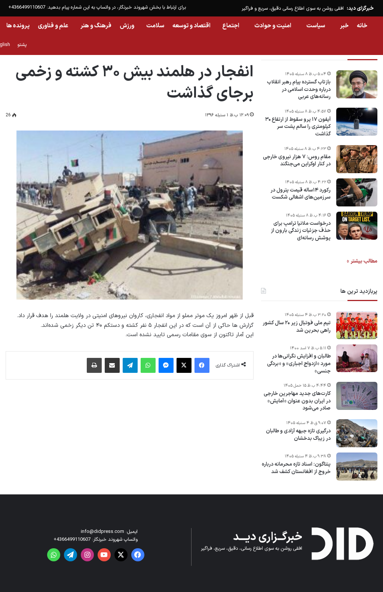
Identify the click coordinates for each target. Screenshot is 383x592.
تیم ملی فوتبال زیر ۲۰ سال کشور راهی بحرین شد (297, 326)
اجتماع (231, 25)
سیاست (315, 25)
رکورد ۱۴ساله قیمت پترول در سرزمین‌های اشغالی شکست (300, 194)
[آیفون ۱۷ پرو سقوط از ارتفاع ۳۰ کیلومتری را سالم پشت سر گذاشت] (356, 122)
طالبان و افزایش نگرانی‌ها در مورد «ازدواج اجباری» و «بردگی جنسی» (299, 364)
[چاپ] (94, 365)
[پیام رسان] (166, 365)
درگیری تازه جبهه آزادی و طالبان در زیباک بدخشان (298, 434)
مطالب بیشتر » (362, 261)
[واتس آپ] (148, 365)
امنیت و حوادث (272, 25)
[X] (184, 365)
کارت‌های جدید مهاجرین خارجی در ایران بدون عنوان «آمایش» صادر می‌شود (297, 401)
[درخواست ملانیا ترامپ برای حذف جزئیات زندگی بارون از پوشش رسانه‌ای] (356, 226)
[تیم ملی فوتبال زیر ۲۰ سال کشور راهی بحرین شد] (356, 325)
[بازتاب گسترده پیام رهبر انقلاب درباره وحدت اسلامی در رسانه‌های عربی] (356, 84)
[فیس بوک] (201, 365)
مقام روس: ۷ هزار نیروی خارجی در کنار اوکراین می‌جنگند (297, 160)
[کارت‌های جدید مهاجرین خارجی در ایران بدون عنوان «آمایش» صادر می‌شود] (356, 396)
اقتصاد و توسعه (191, 25)
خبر (344, 25)
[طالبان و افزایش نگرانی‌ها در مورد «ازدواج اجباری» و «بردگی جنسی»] (356, 358)
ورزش (127, 25)
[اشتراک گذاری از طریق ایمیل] (112, 365)
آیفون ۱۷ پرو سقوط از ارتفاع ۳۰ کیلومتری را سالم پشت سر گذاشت (298, 127)
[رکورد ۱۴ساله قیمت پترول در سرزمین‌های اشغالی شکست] (356, 192)
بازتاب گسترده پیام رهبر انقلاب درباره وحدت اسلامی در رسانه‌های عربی (299, 90)
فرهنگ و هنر (95, 25)
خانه (362, 25)
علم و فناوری (53, 25)
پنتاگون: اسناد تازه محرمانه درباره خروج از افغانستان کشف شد (296, 468)
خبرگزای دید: (360, 8)
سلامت (155, 25)
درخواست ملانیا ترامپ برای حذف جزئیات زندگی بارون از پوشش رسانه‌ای (301, 231)
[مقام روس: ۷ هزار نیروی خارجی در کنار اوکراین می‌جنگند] (356, 159)
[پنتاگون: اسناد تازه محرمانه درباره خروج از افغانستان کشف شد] (356, 467)
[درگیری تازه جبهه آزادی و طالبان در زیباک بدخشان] (356, 433)
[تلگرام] (130, 365)
